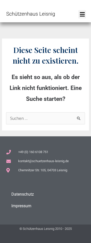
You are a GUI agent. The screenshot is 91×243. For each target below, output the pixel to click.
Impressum (21, 206)
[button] (82, 14)
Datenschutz (22, 194)
